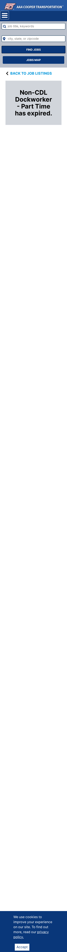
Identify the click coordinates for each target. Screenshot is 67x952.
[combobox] (33, 26)
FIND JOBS (33, 49)
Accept (22, 947)
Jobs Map (33, 60)
